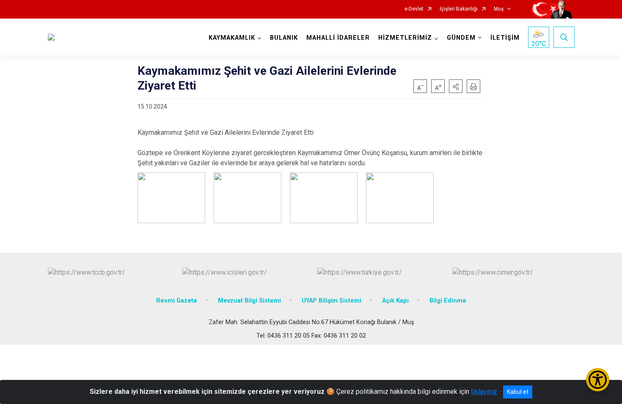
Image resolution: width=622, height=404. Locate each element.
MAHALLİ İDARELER (338, 37)
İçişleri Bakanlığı (459, 9)
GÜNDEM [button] (461, 37)
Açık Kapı (395, 300)
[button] (455, 86)
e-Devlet (414, 9)
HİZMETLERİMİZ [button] (405, 37)
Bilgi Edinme (447, 300)
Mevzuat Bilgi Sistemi (249, 300)
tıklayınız (484, 392)
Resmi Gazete (176, 300)
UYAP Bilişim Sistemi (331, 300)
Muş (499, 9)
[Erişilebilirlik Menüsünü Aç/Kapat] (597, 379)
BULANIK (284, 37)
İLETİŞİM (505, 37)
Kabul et (517, 391)
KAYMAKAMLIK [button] (232, 37)
